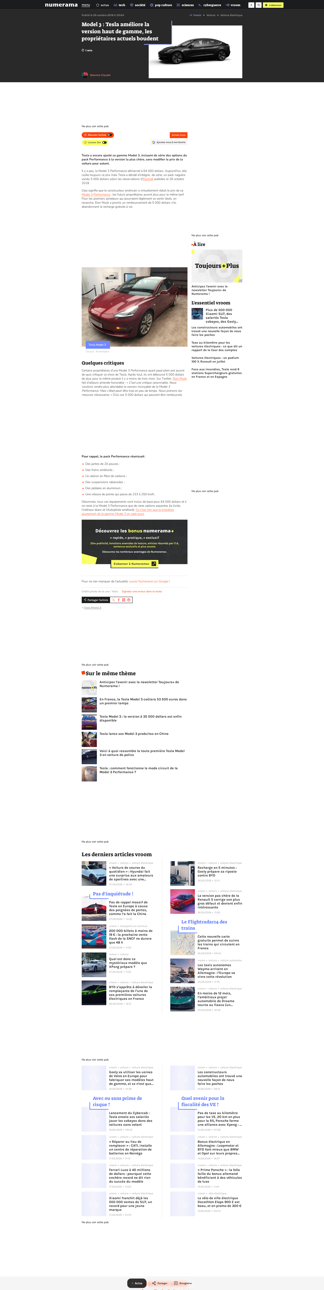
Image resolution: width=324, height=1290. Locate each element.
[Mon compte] (251, 5)
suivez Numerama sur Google (148, 581)
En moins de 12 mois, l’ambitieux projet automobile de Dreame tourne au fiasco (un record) (216, 999)
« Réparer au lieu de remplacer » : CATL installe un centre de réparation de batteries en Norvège (130, 1147)
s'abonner (275, 5)
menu (86, 5)
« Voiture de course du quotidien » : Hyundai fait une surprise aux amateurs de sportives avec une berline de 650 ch (131, 873)
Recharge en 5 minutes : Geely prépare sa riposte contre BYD (217, 871)
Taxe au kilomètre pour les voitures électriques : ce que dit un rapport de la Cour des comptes (217, 346)
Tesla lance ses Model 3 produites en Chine (134, 734)
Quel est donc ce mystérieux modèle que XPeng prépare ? (128, 963)
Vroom (197, 15)
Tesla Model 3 (92, 607)
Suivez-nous (178, 135)
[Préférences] (259, 5)
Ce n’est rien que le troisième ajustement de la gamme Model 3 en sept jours (128, 512)
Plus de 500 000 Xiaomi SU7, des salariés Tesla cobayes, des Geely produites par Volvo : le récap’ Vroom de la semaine (224, 316)
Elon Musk (180, 379)
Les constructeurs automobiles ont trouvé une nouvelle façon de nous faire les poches (217, 331)
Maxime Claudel (100, 75)
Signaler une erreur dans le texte (142, 591)
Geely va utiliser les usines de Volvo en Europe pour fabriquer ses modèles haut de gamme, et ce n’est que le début (131, 1078)
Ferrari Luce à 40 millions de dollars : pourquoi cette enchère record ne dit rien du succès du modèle (130, 1175)
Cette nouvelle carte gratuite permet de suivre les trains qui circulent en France (218, 942)
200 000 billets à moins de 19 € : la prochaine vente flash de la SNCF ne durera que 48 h (131, 936)
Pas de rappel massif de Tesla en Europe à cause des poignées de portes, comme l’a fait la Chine (128, 908)
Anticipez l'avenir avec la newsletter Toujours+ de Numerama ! (139, 684)
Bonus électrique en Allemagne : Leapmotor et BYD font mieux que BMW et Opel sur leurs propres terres (218, 1147)
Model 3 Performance (96, 194)
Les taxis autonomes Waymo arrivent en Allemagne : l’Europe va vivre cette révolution (216, 971)
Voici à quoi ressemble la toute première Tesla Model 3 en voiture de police (142, 753)
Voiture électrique (231, 15)
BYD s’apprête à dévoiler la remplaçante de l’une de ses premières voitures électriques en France (130, 993)
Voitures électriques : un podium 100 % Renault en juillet (215, 359)
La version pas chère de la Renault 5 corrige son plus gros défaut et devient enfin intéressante (220, 901)
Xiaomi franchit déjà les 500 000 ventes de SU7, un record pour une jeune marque (130, 1204)
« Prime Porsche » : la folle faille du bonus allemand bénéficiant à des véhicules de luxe (220, 1175)
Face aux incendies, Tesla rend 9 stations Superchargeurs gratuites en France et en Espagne (217, 373)
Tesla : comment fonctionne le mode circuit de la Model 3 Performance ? (139, 770)
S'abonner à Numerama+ (132, 564)
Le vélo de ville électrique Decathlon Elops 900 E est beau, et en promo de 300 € (219, 1202)
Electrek (148, 179)
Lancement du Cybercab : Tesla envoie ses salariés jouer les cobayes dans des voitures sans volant (130, 1119)
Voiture (211, 15)
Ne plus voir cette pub (95, 126)
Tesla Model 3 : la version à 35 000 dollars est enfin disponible (141, 718)
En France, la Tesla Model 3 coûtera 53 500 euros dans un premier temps (143, 701)
